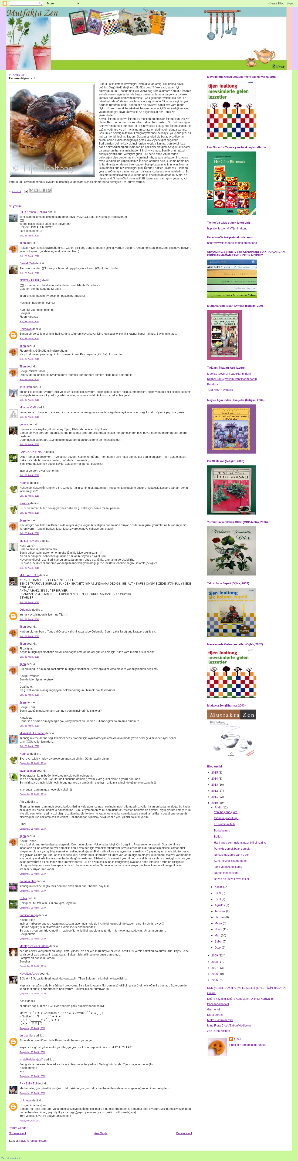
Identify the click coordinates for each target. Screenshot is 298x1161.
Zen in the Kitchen (218, 1031)
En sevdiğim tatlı (224, 824)
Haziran (220, 917)
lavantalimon (28, 770)
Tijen (23, 243)
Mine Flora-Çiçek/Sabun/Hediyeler (229, 1025)
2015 (215, 772)
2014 (215, 778)
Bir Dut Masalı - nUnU (33, 212)
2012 (215, 790)
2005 (215, 980)
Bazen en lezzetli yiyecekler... (232, 879)
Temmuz (220, 911)
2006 (215, 974)
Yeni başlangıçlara (225, 812)
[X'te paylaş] (40, 190)
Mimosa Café (28, 407)
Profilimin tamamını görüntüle (247, 1044)
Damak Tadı (27, 263)
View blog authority (11, 1158)
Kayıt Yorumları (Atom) (33, 1140)
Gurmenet (213, 1009)
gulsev (24, 424)
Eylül (218, 899)
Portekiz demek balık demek (232, 848)
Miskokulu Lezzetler (32, 733)
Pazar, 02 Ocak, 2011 (30, 1121)
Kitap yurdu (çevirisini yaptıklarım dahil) (232, 379)
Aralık (219, 807)
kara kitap (26, 387)
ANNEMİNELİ (28, 1083)
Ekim (218, 893)
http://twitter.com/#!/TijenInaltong (227, 228)
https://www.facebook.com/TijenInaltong (232, 243)
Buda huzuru (222, 830)
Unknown (26, 329)
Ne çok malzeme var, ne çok (231, 854)
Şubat (219, 941)
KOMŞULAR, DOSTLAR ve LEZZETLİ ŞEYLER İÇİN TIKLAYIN (246, 987)
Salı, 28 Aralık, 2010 (29, 236)
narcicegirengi (29, 915)
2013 (215, 784)
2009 (215, 955)
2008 (215, 961)
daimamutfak (28, 881)
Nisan (219, 929)
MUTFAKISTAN (29, 575)
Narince (25, 482)
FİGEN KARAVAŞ (30, 280)
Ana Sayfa (100, 1133)
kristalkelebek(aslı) (31, 1059)
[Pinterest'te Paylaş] (49, 190)
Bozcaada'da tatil (218, 1004)
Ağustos (220, 905)
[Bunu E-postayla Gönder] (31, 190)
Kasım (219, 886)
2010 (215, 802)
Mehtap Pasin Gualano (34, 946)
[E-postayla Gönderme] (26, 191)
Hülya (23, 898)
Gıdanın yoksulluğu (226, 818)
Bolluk (218, 836)
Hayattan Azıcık (29, 973)
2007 (215, 967)
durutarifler (26, 1035)
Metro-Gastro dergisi (220, 1020)
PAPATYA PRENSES (32, 452)
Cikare (211, 993)
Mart (218, 935)
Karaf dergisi (215, 1014)
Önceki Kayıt (184, 1133)
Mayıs (219, 923)
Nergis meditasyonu (226, 873)
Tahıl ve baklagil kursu (228, 866)
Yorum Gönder (18, 1128)
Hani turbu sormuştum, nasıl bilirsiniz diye (240, 842)
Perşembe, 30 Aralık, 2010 (32, 1028)
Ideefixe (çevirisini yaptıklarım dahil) (229, 373)
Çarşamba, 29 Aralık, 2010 (33, 763)
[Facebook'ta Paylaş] (45, 190)
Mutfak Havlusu (29, 540)
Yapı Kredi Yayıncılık (220, 389)
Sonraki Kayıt (17, 1133)
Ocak (218, 947)
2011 (215, 796)
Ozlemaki (25, 609)
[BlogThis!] (36, 190)
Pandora (212, 384)
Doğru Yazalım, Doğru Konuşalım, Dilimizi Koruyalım (240, 998)
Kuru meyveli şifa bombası (230, 860)
